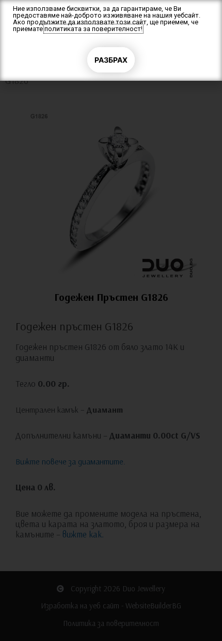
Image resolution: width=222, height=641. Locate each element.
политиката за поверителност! (93, 29)
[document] (111, 320)
